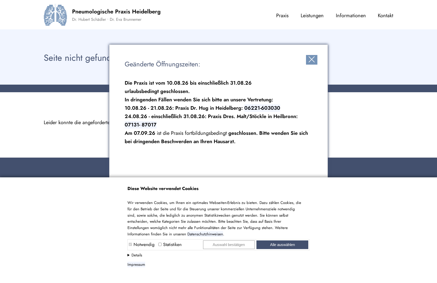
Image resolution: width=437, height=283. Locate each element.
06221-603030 (262, 108)
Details (137, 255)
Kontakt (385, 15)
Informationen (351, 15)
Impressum (136, 264)
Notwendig (144, 244)
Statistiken (172, 244)
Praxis (282, 15)
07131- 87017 (141, 124)
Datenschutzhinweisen (205, 234)
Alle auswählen (282, 244)
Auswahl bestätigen (229, 244)
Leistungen (312, 15)
